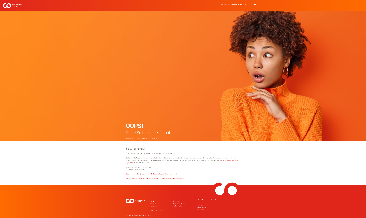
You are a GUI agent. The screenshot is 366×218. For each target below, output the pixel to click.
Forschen (137, 174)
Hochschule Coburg (157, 174)
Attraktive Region (179, 178)
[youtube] (207, 199)
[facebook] (211, 199)
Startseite (129, 138)
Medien (134, 178)
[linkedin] (202, 199)
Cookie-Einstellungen (156, 210)
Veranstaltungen (166, 178)
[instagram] (198, 199)
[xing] (215, 199)
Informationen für (171, 174)
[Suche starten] (251, 4)
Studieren (129, 174)
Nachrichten (155, 178)
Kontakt (128, 178)
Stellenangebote (144, 178)
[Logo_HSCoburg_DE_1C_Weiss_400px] (12, 4)
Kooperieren (145, 174)
